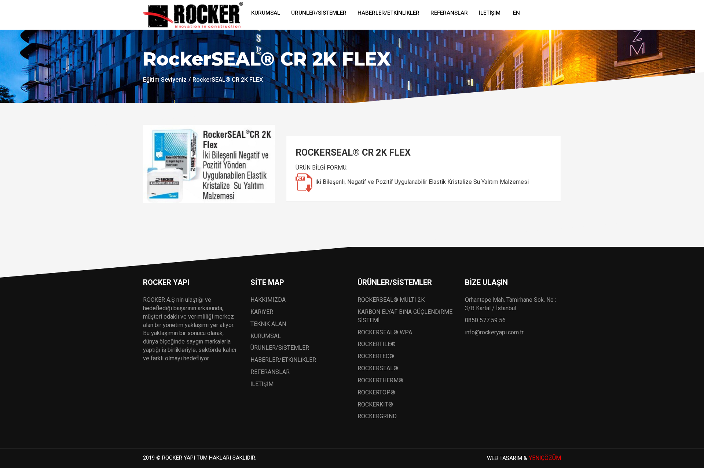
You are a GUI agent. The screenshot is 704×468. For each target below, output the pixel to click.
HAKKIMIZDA (268, 299)
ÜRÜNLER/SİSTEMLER (318, 13)
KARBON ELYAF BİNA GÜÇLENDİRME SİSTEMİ (405, 316)
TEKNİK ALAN (268, 323)
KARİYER (261, 311)
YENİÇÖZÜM (545, 457)
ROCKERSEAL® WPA (385, 332)
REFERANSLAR (449, 13)
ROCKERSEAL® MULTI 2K (391, 299)
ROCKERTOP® (376, 392)
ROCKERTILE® (377, 344)
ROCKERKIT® (375, 404)
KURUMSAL (265, 13)
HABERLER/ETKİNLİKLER (388, 13)
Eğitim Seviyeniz (165, 79)
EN (516, 13)
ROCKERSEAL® (378, 368)
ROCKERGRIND (377, 416)
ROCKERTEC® (376, 356)
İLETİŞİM (489, 13)
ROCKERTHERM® (380, 380)
